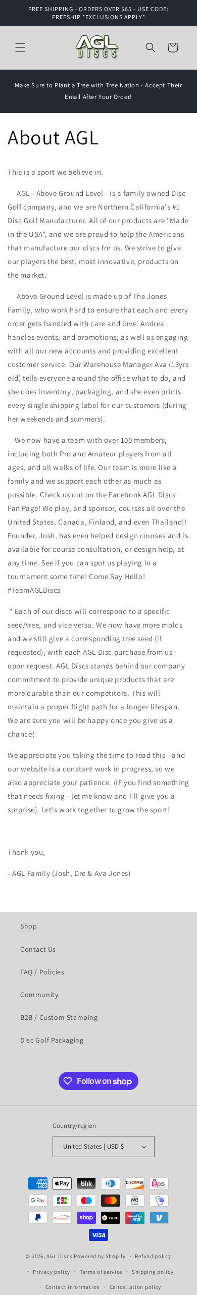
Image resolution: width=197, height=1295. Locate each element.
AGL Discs (59, 1256)
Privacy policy (51, 1271)
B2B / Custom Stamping (59, 1017)
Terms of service (101, 1271)
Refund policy (153, 1256)
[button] (20, 47)
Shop (28, 925)
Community (39, 994)
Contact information (72, 1286)
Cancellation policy (135, 1286)
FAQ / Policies (42, 971)
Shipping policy (153, 1271)
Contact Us (38, 949)
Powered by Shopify (100, 1256)
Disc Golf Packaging (51, 1040)
